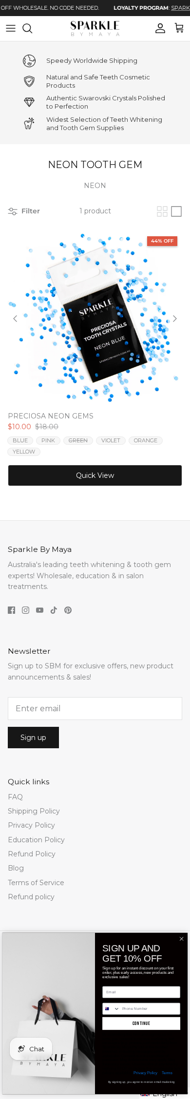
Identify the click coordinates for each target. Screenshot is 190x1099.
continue (142, 1023)
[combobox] (111, 1008)
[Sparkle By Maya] (95, 28)
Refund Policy (32, 854)
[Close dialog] (181, 939)
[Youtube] (39, 610)
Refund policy (31, 896)
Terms (167, 1073)
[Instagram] (25, 610)
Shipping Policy (34, 811)
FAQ (15, 797)
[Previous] (15, 318)
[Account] (158, 28)
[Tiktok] (53, 610)
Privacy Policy (31, 825)
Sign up (33, 737)
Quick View (95, 475)
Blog (16, 868)
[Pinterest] (68, 610)
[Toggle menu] (10, 28)
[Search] (32, 28)
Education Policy (36, 839)
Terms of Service (36, 882)
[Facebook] (11, 610)
